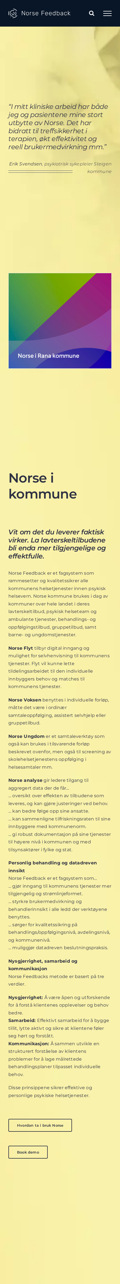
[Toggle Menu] (107, 13)
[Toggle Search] (91, 13)
